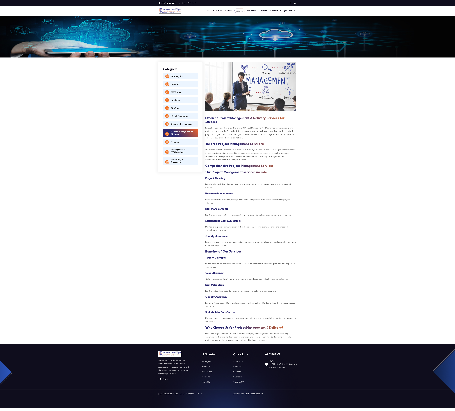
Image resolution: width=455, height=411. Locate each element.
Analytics (207, 361)
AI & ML (206, 382)
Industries (251, 10)
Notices (228, 10)
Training (206, 377)
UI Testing (207, 371)
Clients (238, 371)
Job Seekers (289, 10)
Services (239, 11)
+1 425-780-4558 (188, 3)
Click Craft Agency (254, 394)
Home (206, 10)
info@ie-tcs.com (168, 3)
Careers (263, 10)
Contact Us (275, 10)
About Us (217, 10)
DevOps (207, 366)
